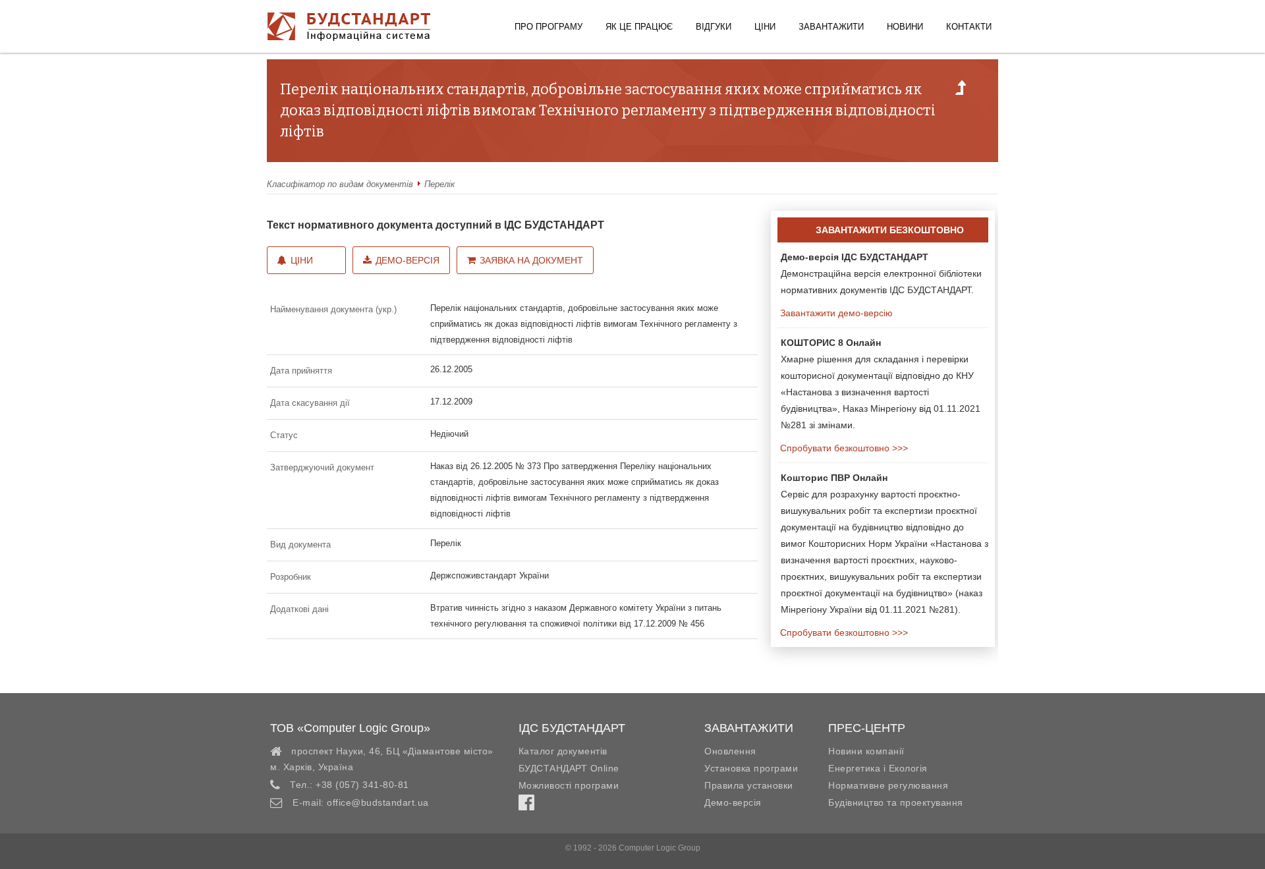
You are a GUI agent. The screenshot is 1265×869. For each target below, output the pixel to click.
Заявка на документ (531, 260)
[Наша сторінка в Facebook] (526, 805)
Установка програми (751, 768)
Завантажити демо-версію (835, 313)
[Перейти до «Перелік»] (960, 91)
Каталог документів (563, 751)
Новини (905, 27)
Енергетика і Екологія (878, 768)
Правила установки (748, 785)
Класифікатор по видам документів (340, 184)
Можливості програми (569, 785)
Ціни (764, 27)
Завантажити (831, 27)
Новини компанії (866, 751)
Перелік (439, 184)
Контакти (969, 27)
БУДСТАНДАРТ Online (569, 768)
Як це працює (639, 27)
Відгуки (713, 27)
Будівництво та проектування (895, 802)
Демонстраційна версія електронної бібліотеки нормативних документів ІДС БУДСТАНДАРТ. (881, 273)
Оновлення (730, 751)
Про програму (548, 27)
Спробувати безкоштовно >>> (842, 448)
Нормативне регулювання (888, 785)
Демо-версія (407, 260)
